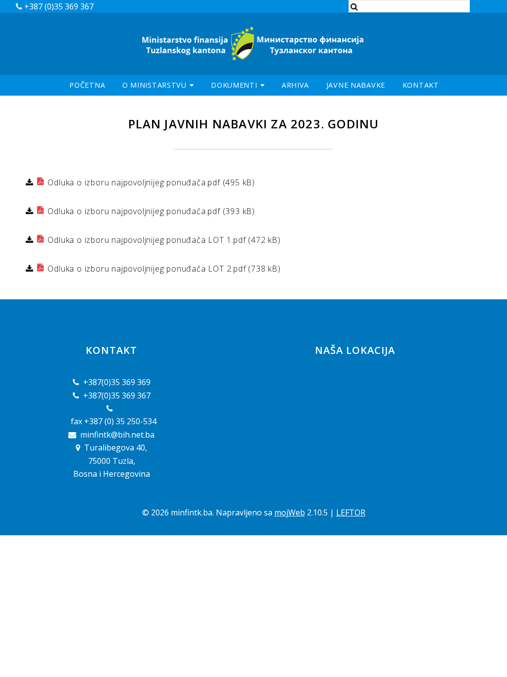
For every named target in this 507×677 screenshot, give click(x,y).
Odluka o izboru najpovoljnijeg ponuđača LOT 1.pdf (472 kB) (163, 239)
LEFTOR (350, 512)
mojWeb (289, 512)
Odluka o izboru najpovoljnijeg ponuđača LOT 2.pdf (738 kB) (163, 268)
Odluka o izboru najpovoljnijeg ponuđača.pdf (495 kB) (150, 182)
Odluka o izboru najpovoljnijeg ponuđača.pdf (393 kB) (150, 211)
